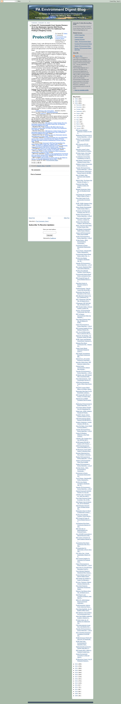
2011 (76, 689)
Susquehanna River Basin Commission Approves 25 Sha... (83, 525)
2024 (76, 103)
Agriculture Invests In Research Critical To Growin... (82, 285)
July (77, 115)
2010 (76, 691)
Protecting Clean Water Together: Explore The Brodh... (82, 185)
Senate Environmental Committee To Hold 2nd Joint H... (82, 655)
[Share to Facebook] (38, 162)
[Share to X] (36, 162)
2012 (76, 687)
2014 (76, 683)
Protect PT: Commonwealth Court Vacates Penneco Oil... (83, 140)
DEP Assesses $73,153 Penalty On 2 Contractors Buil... (83, 146)
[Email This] (32, 162)
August (78, 113)
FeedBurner (53, 238)
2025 (76, 101)
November (79, 107)
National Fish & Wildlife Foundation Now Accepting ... (83, 400)
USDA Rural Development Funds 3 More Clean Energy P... (84, 384)
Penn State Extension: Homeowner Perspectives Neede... (83, 587)
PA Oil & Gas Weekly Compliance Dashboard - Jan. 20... (83, 260)
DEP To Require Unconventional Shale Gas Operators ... (83, 316)
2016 (76, 679)
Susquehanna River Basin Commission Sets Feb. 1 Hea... (83, 544)
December (79, 105)
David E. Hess (78, 56)
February (78, 126)
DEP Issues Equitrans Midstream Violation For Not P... (84, 132)
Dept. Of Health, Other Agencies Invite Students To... (83, 177)
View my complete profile (81, 90)
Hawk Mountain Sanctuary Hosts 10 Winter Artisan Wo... (82, 507)
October (78, 109)
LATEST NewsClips (80, 35)
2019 (76, 672)
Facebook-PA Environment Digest (83, 43)
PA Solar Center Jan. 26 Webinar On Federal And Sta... (83, 621)
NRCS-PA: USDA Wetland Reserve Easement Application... (82, 601)
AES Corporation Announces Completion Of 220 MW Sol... (83, 634)
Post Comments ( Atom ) (42, 221)
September (79, 111)
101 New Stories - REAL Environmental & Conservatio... (82, 469)
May (77, 119)
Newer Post (32, 218)
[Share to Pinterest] (40, 162)
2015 (76, 681)
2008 (76, 695)
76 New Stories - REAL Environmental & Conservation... (82, 242)
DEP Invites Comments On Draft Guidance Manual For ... (83, 539)
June (77, 117)
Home (49, 218)
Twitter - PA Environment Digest (83, 41)
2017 (76, 676)
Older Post (66, 218)
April (77, 122)
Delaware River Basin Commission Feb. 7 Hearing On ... (84, 345)
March (78, 124)
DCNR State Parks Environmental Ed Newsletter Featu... (81, 643)
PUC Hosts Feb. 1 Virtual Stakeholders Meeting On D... (83, 555)
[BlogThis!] (34, 162)
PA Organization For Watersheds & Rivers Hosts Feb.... (84, 550)
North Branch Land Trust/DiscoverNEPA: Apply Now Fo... (84, 596)
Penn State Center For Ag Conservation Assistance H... (83, 200)
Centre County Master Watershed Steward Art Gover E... (82, 350)
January (78, 128)
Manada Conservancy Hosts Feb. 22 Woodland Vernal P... (83, 191)
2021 (76, 668)
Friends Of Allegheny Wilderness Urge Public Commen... (82, 435)
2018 (76, 674)
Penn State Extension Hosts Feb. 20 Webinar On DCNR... (83, 321)
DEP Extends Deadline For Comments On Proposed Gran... (83, 560)
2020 (76, 670)
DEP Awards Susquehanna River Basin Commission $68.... (83, 355)
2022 (76, 666)
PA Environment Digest (52, 160)
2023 (76, 664)
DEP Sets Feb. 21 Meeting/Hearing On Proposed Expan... (82, 530)
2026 (76, 99)
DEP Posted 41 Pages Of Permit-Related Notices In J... (83, 520)
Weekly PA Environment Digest (83, 46)
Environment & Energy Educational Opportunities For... (83, 247)
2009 (76, 693)
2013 (76, 685)
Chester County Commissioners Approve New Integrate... (83, 368)
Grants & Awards (79, 37)
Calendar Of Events (80, 39)
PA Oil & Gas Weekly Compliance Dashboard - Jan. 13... (83, 484)
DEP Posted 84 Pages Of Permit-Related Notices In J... (83, 279)
